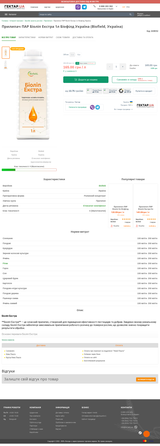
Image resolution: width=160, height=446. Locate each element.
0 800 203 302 (127, 412)
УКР (123, 7)
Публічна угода (35, 422)
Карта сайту (60, 416)
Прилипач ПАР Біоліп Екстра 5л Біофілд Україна (145, 208)
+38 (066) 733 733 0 (129, 421)
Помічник (59, 419)
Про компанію (35, 416)
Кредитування (61, 426)
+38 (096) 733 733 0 (129, 418)
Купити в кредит (144, 91)
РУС (128, 7)
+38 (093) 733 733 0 (129, 423)
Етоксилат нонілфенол (94, 206)
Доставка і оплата (62, 412)
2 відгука (153, 222)
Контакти (33, 419)
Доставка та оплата (83, 37)
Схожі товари (63, 37)
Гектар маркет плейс (89, 412)
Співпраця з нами (36, 429)
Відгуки (58, 429)
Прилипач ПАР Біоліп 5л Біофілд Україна (120, 208)
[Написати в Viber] (135, 428)
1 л (72, 54)
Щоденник (34, 412)
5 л (79, 54)
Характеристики (27, 37)
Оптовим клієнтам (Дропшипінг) (94, 416)
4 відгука (127, 222)
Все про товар (9, 37)
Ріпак (5, 263)
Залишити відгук (146, 379)
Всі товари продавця (122, 109)
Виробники (34, 432)
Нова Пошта (11, 354)
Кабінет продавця (88, 419)
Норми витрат (45, 37)
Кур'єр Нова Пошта (13, 358)
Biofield (102, 186)
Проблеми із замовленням (66, 422)
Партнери (33, 426)
